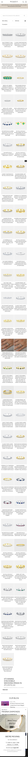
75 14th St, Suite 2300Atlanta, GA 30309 (12, 743)
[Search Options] (25, 15)
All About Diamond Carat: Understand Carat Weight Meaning (17, 705)
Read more (5, 689)
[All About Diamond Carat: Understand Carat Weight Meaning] (5, 703)
